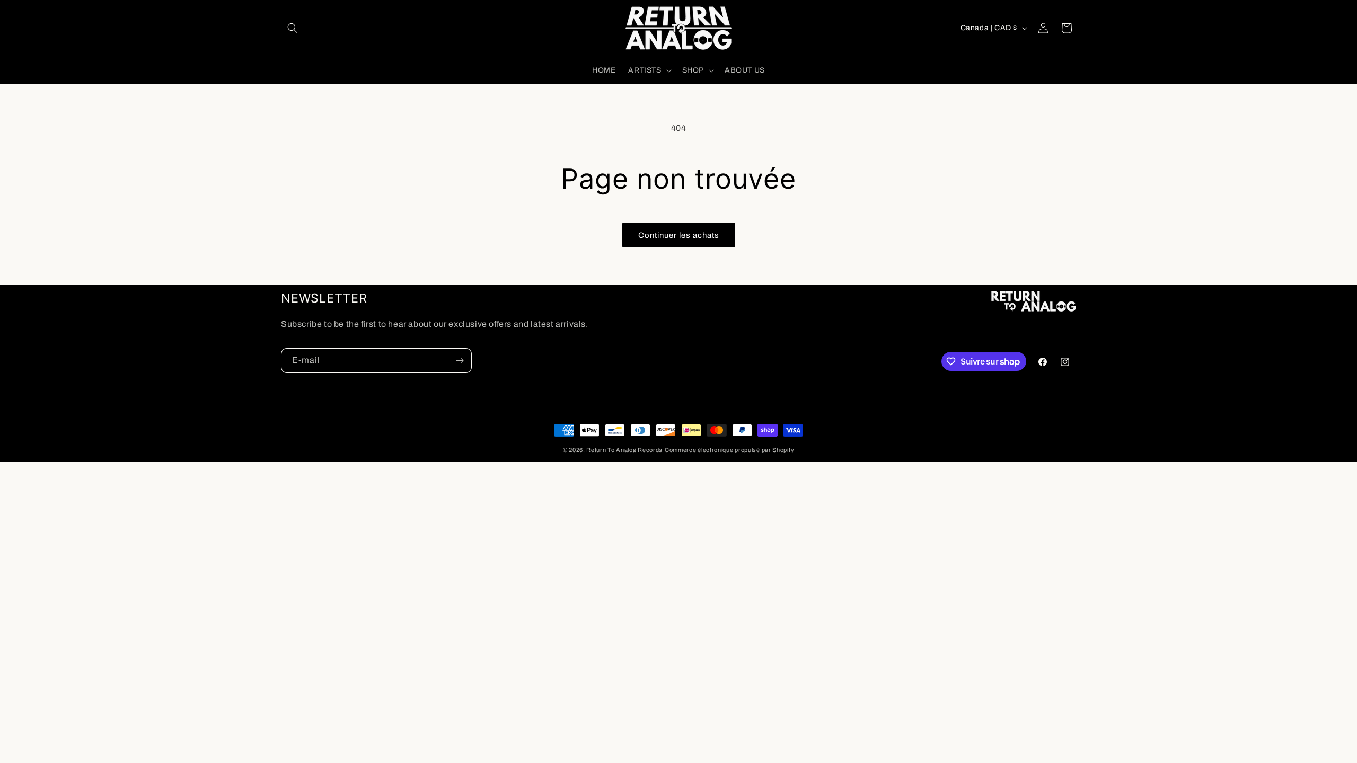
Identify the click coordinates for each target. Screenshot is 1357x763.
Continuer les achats (678, 235)
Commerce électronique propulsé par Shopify (729, 450)
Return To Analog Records (624, 450)
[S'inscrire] (459, 360)
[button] (292, 28)
